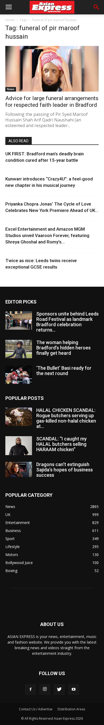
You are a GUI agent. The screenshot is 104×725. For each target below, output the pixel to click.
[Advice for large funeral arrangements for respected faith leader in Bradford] (52, 69)
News (10, 89)
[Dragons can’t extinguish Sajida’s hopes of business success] (18, 469)
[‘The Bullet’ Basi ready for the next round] (18, 374)
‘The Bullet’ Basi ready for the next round (63, 370)
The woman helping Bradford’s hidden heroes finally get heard (63, 348)
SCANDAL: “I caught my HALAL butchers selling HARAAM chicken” (61, 444)
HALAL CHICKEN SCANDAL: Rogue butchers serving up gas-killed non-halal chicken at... (66, 418)
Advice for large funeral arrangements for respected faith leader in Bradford (51, 101)
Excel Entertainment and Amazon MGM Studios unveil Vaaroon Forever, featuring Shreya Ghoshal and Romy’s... (47, 235)
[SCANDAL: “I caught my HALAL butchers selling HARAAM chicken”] (18, 445)
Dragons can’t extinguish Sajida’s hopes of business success (64, 470)
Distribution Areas (71, 709)
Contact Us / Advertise (36, 709)
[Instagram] (44, 689)
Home (10, 20)
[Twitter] (59, 689)
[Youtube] (73, 689)
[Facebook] (30, 689)
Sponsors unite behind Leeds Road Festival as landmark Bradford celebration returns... (67, 322)
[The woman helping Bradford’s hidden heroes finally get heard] (18, 349)
